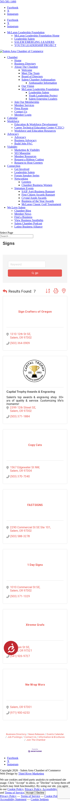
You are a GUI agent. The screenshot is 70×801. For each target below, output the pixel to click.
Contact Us (20, 111)
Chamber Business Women (37, 185)
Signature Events (24, 188)
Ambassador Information (43, 82)
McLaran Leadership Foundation (26, 32)
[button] (5, 291)
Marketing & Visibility (27, 149)
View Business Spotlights (28, 220)
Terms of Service (14, 792)
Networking (21, 178)
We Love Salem (16, 207)
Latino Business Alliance (28, 226)
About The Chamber (26, 66)
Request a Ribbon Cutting (29, 159)
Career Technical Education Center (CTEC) (39, 127)
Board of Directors (32, 76)
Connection (13, 165)
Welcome (27, 70)
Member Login (22, 114)
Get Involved (21, 169)
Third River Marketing (31, 773)
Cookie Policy (15, 789)
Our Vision (28, 86)
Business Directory (25, 63)
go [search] (36, 273)
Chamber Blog (22, 210)
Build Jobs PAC (23, 143)
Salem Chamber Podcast (28, 223)
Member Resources (25, 156)
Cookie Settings (40, 799)
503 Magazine (22, 153)
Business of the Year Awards (38, 201)
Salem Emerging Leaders (43, 98)
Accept (30, 792)
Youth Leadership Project (43, 95)
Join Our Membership (26, 101)
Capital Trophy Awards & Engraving (30, 391)
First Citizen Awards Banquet (38, 194)
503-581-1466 (8, 1)
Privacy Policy (33, 789)
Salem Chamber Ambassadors (38, 79)
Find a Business (23, 217)
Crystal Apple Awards (34, 197)
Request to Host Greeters (28, 162)
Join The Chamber (36, 739)
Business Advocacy (25, 140)
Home (17, 60)
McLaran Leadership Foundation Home (36, 35)
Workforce (13, 121)
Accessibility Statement (55, 789)
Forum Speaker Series (26, 175)
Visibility (12, 146)
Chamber (12, 57)
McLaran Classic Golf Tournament (41, 204)
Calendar (12, 117)
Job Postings (14, 736)
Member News (22, 213)
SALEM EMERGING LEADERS (34, 41)
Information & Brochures (52, 736)
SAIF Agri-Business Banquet (38, 191)
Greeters (26, 181)
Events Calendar (55, 734)
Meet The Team (30, 73)
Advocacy (13, 133)
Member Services (24, 105)
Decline (40, 792)
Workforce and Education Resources (35, 130)
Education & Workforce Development (35, 124)
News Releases (36, 734)
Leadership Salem (24, 38)
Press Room (21, 108)
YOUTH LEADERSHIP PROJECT (35, 45)
